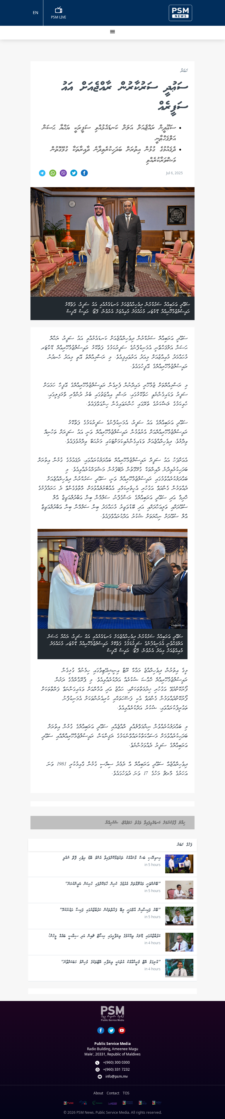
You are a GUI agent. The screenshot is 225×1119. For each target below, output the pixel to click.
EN (35, 12)
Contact (113, 1093)
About (98, 1093)
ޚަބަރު (184, 71)
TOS (126, 1093)
